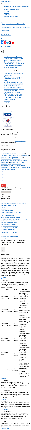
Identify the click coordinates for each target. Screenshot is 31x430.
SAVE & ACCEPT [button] (5, 428)
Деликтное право (6, 159)
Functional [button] (3, 378)
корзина (4, 40)
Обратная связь (5, 192)
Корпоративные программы (9, 227)
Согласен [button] (3, 246)
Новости (3, 207)
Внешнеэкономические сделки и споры (12, 157)
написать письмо (7, 39)
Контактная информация (8, 229)
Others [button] (2, 420)
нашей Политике (13, 244)
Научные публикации (7, 210)
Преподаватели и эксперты (8, 205)
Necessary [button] (3, 277)
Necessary (5, 279)
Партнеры (3, 209)
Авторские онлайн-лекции (8, 224)
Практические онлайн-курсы (9, 222)
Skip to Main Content (6, 1)
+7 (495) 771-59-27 (6, 35)
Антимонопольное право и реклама (11, 155)
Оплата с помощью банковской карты (11, 212)
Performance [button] (4, 389)
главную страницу (20, 141)
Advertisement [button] (5, 409)
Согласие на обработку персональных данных (14, 219)
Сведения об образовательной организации (13, 203)
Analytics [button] (3, 399)
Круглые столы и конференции (9, 226)
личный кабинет (6, 46)
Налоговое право (20, 165)
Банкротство (25, 155)
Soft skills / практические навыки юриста (13, 153)
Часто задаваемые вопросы (9, 232)
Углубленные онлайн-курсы (8, 220)
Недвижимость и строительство (10, 167)
